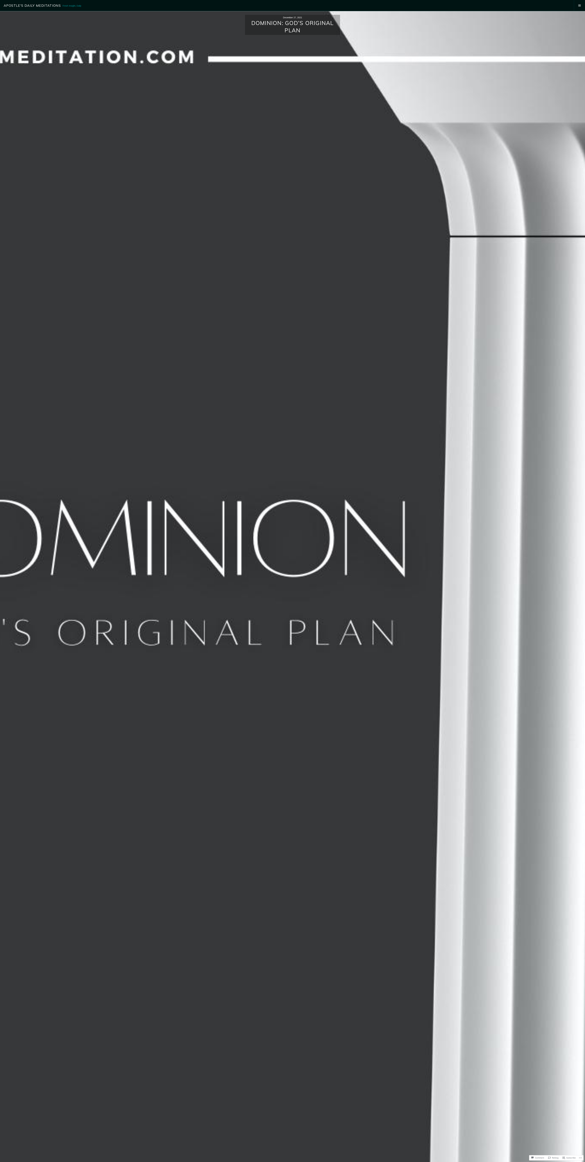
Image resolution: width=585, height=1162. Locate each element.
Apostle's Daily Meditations (32, 5)
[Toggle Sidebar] (579, 5)
